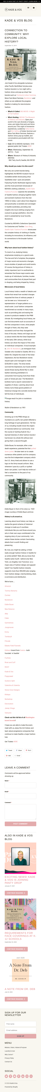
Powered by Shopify (11, 1087)
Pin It (29, 750)
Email (18, 755)
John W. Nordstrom (13, 349)
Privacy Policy (9, 1058)
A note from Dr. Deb (20, 989)
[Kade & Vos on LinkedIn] (22, 1076)
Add (9, 755)
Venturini (8, 713)
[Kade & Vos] (13, 10)
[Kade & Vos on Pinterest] (18, 1076)
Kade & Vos (13, 1083)
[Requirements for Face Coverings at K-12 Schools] (20, 914)
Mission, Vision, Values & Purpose (15, 1047)
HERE (15, 742)
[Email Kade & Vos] (31, 1076)
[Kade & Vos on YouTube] (14, 1076)
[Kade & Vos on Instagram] (27, 1076)
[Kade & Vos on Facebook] (10, 1076)
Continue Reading (15, 893)
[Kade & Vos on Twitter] (6, 1076)
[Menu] (28, 7)
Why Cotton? (9, 1054)
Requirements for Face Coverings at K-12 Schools (20, 936)
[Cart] (33, 7)
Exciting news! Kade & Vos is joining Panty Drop (20, 879)
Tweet (10, 750)
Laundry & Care (10, 1051)
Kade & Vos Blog (18, 20)
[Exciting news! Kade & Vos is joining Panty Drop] (20, 858)
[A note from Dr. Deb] (20, 970)
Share (20, 750)
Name (7, 781)
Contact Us (8, 1062)
